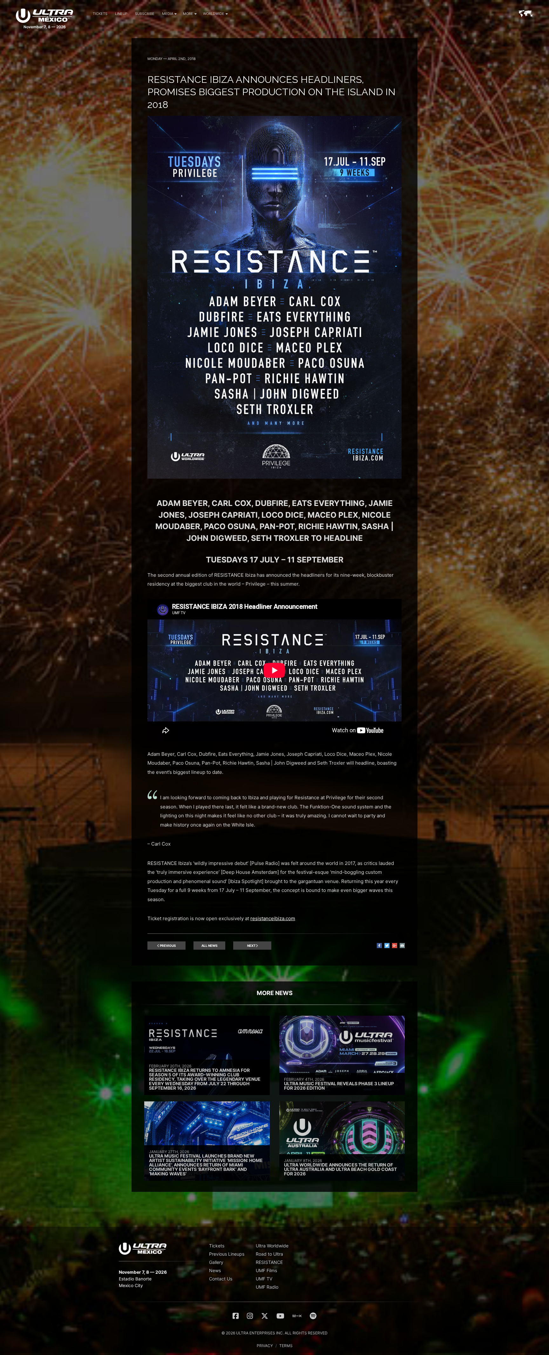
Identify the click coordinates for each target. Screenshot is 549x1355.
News (215, 1270)
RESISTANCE (269, 1262)
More (188, 13)
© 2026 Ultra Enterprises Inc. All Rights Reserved (274, 1333)
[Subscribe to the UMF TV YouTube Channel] (280, 1316)
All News (209, 945)
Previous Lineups (226, 1254)
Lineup (121, 13)
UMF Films (266, 1270)
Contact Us (220, 1278)
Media (167, 13)
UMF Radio (267, 1287)
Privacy (265, 1345)
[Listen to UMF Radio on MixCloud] (297, 1316)
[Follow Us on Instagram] (250, 1316)
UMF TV (264, 1278)
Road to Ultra (269, 1254)
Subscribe (144, 13)
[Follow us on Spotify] (313, 1316)
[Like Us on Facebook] (235, 1316)
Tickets (100, 13)
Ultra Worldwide (272, 1245)
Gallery (216, 1262)
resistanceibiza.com (272, 918)
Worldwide (213, 13)
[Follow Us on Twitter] (264, 1316)
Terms (286, 1345)
